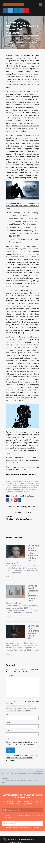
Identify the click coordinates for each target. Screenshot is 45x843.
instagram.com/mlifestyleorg (21, 10)
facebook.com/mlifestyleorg (5, 10)
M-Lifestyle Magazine (13, 4)
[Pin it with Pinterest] (15, 500)
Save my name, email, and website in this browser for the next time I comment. (21, 743)
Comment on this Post (23, 512)
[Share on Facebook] (7, 500)
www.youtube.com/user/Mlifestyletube (26, 10)
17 (31, 507)
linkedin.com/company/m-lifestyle (16, 10)
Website (9, 731)
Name (9, 714)
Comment (10, 675)
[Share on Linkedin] (19, 500)
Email (8, 723)
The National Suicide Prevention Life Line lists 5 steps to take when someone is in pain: (22, 206)
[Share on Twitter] (11, 500)
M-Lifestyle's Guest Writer (19, 519)
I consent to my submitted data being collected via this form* (24, 816)
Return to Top (4, 839)
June (28, 507)
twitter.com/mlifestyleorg (10, 10)
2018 (35, 507)
